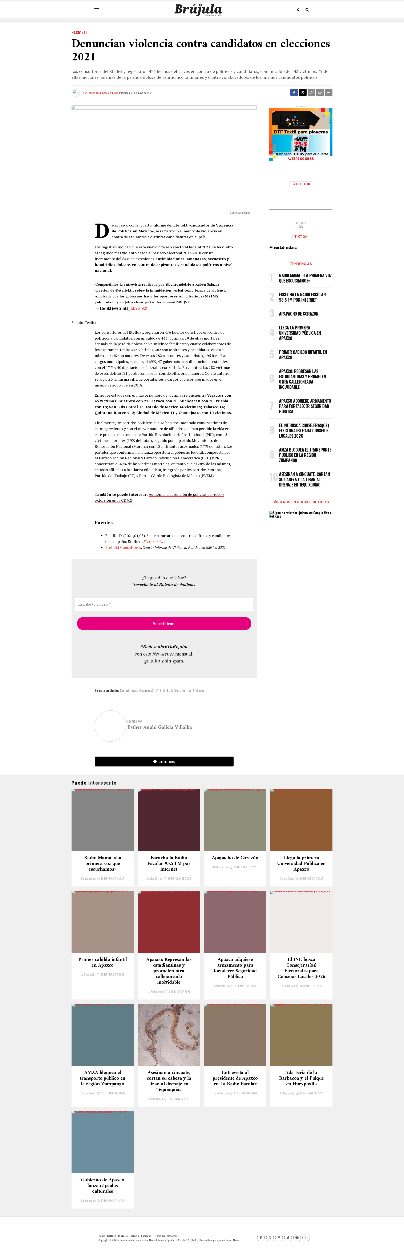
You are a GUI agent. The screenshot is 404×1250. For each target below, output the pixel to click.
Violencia (199, 690)
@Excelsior (134, 302)
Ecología (134, 1236)
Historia (123, 1236)
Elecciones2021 (148, 690)
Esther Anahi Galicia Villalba (103, 93)
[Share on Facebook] (294, 92)
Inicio (101, 1236)
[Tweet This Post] (303, 92)
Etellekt (165, 690)
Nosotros (172, 1236)
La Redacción (88, 878)
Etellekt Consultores (123, 547)
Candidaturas (128, 690)
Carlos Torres (154, 878)
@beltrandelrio (178, 284)
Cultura (111, 1236)
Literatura (159, 1236)
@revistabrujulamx (283, 247)
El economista (154, 541)
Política (186, 690)
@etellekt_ (124, 290)
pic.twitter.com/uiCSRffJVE (167, 302)
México (175, 690)
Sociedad (146, 1236)
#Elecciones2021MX (201, 296)
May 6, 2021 (140, 308)
